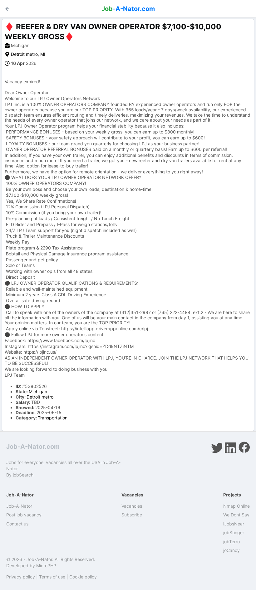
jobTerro (231, 541)
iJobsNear (233, 523)
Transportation (52, 417)
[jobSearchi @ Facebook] (244, 447)
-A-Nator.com (128, 8)
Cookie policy (83, 576)
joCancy (231, 550)
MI (42, 54)
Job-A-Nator (19, 506)
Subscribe (131, 514)
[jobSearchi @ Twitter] (216, 447)
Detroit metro (24, 54)
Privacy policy (20, 576)
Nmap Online (236, 506)
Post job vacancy (24, 514)
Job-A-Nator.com (33, 446)
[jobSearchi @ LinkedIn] (230, 447)
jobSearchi (23, 474)
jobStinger (233, 532)
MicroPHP (46, 565)
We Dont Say (236, 514)
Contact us (17, 523)
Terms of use (52, 576)
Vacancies (131, 506)
